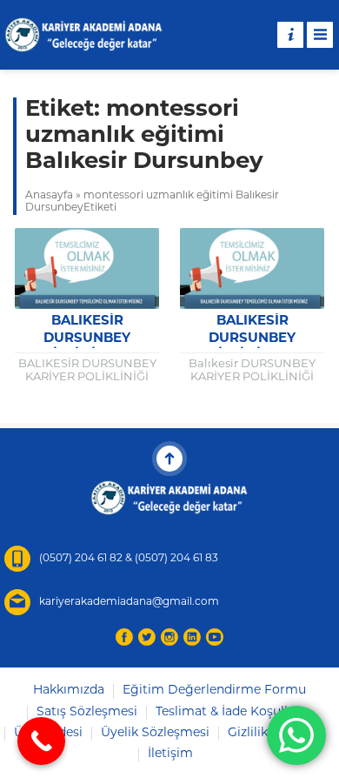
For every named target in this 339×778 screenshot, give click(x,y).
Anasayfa (49, 196)
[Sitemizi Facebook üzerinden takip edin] (124, 637)
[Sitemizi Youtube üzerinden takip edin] (214, 637)
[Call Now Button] (41, 741)
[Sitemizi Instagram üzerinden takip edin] (169, 637)
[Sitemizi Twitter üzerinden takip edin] (147, 637)
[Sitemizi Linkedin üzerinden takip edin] (192, 637)
